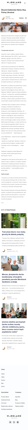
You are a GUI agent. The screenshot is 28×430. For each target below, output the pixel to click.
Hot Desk (3, 403)
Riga (2, 383)
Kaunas (3, 380)
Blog (16, 400)
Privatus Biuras (5, 396)
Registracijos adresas (7, 406)
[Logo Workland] (14, 3)
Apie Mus (17, 396)
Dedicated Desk (5, 400)
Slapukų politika (19, 406)
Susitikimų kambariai (6, 409)
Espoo (3, 386)
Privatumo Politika (20, 403)
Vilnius (3, 374)
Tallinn (2, 377)
